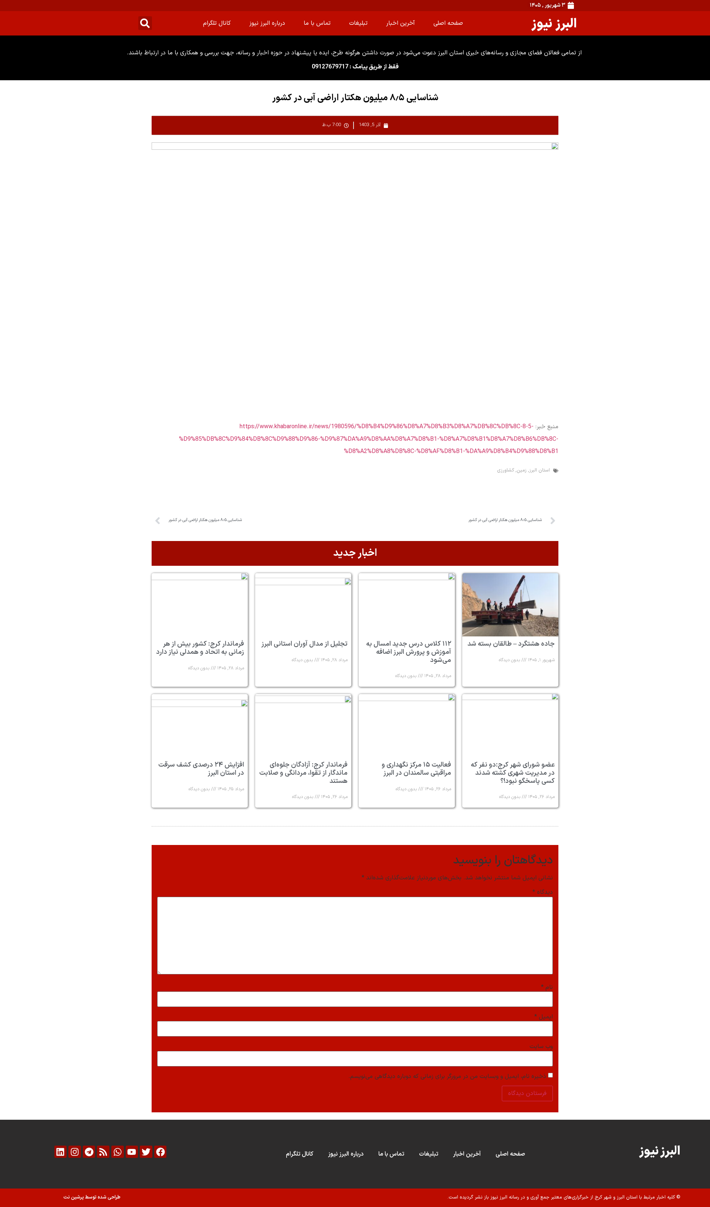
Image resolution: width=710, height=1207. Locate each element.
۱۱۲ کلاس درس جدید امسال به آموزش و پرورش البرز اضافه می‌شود (408, 652)
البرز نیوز (554, 23)
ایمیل (543, 1017)
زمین (522, 470)
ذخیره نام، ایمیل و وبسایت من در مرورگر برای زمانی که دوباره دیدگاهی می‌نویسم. (447, 1076)
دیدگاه (542, 892)
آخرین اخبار (400, 23)
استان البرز (539, 470)
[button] (145, 23)
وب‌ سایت (541, 1046)
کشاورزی (505, 470)
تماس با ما (317, 23)
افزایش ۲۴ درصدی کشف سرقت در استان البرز (201, 769)
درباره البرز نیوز (267, 23)
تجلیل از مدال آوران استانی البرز (304, 644)
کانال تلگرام (217, 23)
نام (547, 987)
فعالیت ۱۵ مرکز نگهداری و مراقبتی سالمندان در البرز (416, 769)
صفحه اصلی (448, 23)
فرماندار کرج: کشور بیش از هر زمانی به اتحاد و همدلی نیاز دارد (200, 648)
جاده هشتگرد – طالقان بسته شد (511, 644)
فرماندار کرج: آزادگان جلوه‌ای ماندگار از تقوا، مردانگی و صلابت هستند (303, 773)
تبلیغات (358, 23)
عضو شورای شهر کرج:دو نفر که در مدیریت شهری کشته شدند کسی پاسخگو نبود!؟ (513, 773)
